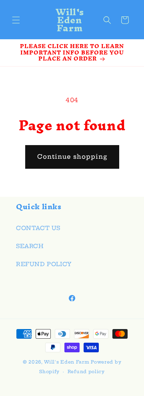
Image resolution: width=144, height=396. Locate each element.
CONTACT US (38, 228)
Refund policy (86, 371)
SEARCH (30, 246)
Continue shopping (72, 156)
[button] (16, 20)
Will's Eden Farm (66, 362)
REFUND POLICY (44, 264)
